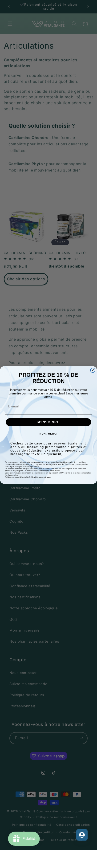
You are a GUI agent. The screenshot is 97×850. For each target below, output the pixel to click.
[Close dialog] (92, 370)
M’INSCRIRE (48, 422)
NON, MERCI (48, 433)
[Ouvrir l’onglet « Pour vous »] (82, 835)
